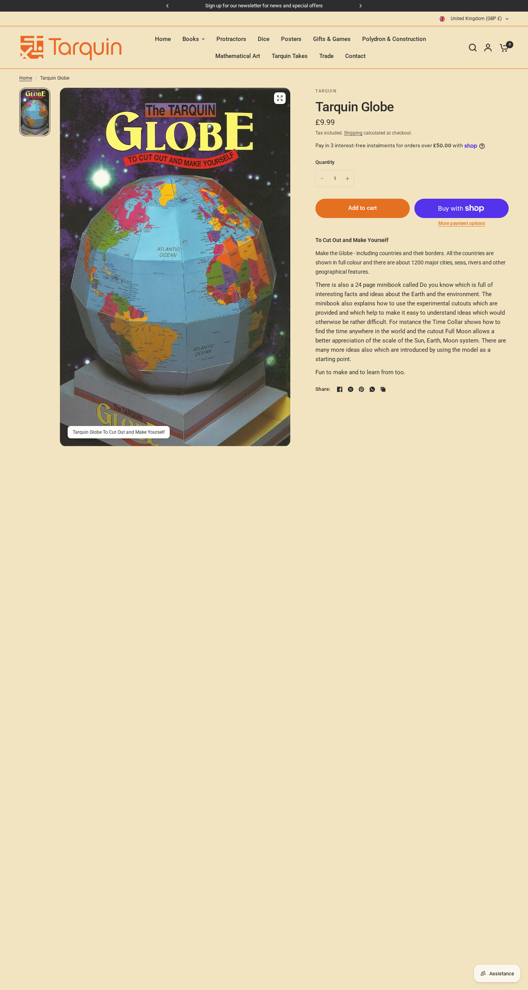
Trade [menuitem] (326, 56)
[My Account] (488, 47)
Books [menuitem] (190, 39)
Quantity (324, 162)
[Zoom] (280, 98)
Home (25, 78)
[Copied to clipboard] (383, 389)
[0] (502, 47)
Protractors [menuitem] (231, 39)
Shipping (353, 133)
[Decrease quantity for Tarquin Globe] (322, 178)
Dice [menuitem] (263, 39)
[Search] (472, 47)
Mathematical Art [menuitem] (237, 56)
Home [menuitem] (163, 39)
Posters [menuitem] (291, 39)
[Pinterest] (361, 389)
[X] (350, 389)
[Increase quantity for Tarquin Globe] (347, 178)
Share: (322, 389)
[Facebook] (339, 389)
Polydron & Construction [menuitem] (394, 39)
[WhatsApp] (372, 389)
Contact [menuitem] (355, 56)
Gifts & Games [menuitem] (332, 39)
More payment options (461, 223)
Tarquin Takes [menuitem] (290, 56)
